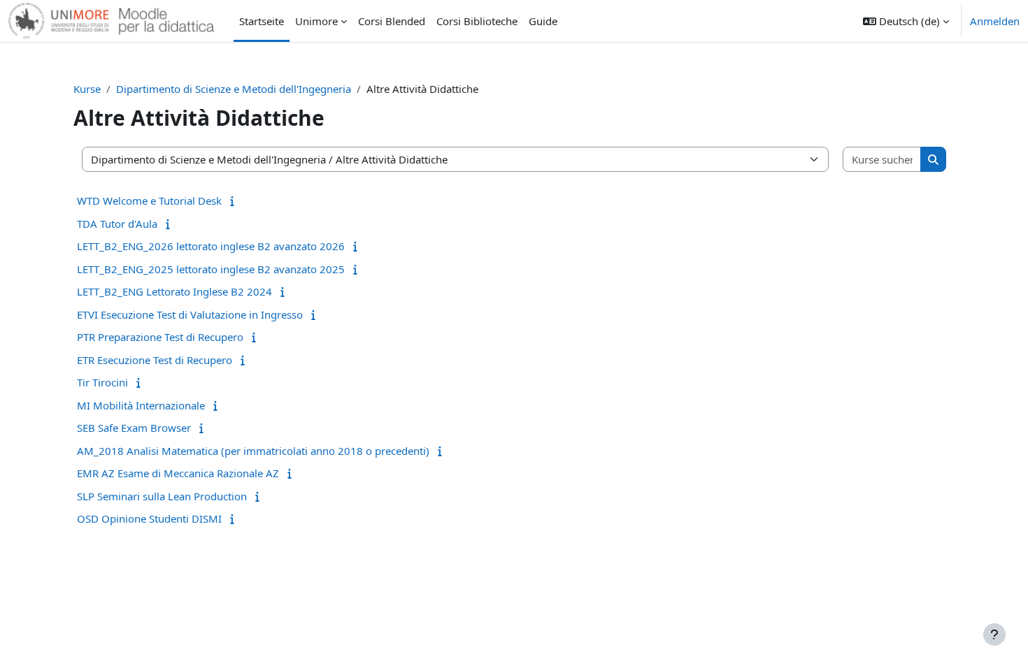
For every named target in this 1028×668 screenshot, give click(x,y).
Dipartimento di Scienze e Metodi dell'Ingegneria (233, 89)
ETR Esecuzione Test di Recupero (154, 360)
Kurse (87, 89)
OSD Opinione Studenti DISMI (149, 518)
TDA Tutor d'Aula (117, 224)
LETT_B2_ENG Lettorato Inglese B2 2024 (174, 291)
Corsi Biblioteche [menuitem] (476, 21)
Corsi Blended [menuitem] (391, 21)
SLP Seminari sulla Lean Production (162, 496)
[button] (906, 21)
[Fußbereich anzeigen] (994, 634)
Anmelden (995, 21)
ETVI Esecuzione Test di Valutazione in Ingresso (190, 314)
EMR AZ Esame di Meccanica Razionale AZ (178, 473)
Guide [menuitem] (543, 21)
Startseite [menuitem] (261, 21)
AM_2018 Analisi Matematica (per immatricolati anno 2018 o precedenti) (253, 451)
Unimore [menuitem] (316, 21)
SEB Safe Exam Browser (134, 428)
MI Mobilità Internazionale (141, 405)
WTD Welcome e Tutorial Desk (149, 201)
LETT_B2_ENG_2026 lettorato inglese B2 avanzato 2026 (211, 246)
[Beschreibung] (234, 201)
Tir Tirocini (102, 382)
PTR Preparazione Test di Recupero (160, 337)
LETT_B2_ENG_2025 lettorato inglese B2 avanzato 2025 (211, 269)
